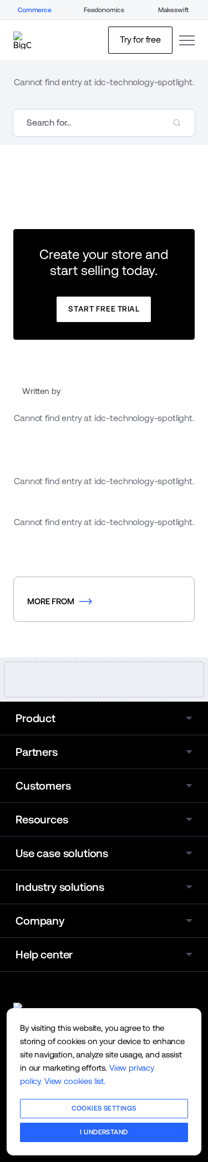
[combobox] (104, 123)
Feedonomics (104, 10)
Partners (37, 752)
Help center (44, 954)
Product (35, 718)
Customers (43, 785)
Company (40, 920)
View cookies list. (74, 1081)
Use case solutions (62, 853)
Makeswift (173, 10)
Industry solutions (60, 887)
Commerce (35, 10)
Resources (42, 819)
